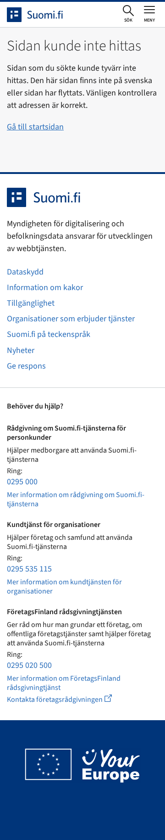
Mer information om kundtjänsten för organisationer (64, 586)
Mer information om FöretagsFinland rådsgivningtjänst (64, 683)
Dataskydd (25, 272)
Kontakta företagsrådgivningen (66, 699)
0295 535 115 (29, 569)
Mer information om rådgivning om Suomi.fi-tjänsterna (75, 499)
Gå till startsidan (35, 127)
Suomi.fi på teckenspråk (48, 334)
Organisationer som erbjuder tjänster (71, 319)
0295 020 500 (29, 665)
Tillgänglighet (31, 303)
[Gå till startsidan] (43, 14)
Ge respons (26, 366)
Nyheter (20, 350)
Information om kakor (45, 287)
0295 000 (22, 481)
